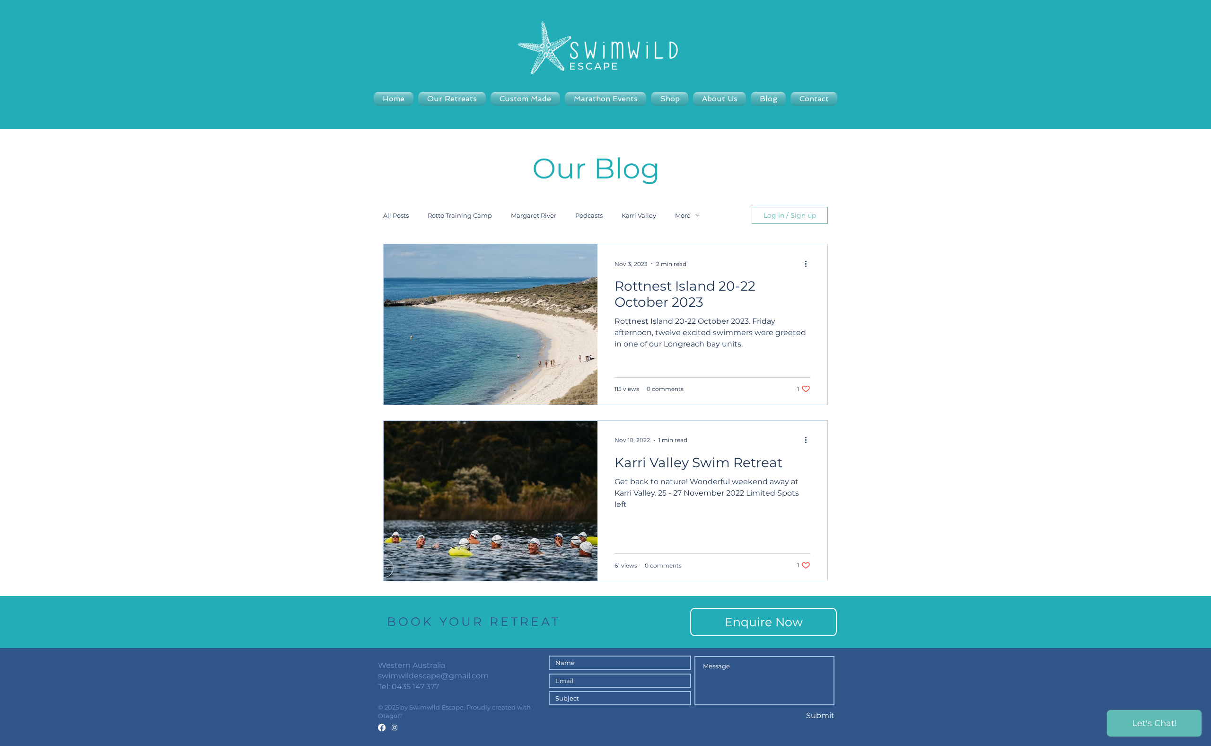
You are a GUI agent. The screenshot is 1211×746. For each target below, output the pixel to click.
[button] (605, 99)
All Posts (396, 215)
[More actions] (809, 263)
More (683, 215)
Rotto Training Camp (460, 215)
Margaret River (533, 215)
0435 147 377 (415, 686)
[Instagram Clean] (394, 727)
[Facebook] (382, 727)
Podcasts (589, 215)
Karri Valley (639, 215)
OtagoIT (390, 715)
